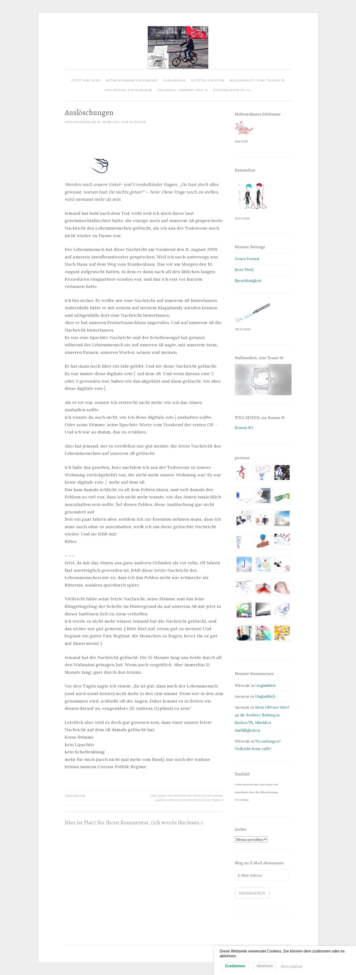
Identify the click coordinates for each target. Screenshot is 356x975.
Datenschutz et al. (232, 90)
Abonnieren (252, 893)
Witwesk (137, 122)
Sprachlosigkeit (248, 280)
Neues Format (247, 258)
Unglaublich (265, 685)
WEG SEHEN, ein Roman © (128, 90)
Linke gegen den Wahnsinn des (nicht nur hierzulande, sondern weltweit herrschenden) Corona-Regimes (186, 798)
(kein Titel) (244, 269)
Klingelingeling (75, 795)
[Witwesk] (178, 67)
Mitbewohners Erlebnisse (132, 80)
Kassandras (174, 80)
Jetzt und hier (86, 80)
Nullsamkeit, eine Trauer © (257, 80)
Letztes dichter (207, 80)
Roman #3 (244, 427)
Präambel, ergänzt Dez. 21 (182, 90)
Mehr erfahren (292, 966)
